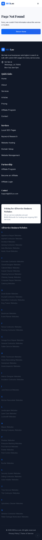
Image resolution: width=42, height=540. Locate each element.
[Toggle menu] (38, 3)
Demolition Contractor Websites (13, 300)
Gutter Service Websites (10, 346)
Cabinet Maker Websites (10, 268)
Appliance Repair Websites (11, 235)
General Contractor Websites (12, 343)
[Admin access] (37, 535)
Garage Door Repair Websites (12, 340)
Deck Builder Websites (9, 294)
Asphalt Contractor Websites (11, 239)
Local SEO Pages (8, 130)
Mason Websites (7, 427)
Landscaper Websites (9, 410)
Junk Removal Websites (10, 390)
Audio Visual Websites (9, 251)
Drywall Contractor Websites (11, 297)
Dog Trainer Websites (9, 303)
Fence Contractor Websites (11, 327)
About (4, 85)
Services (5, 91)
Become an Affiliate (9, 175)
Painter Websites (7, 450)
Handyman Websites (8, 363)
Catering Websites (8, 283)
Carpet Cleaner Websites (10, 271)
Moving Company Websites (11, 430)
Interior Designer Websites (11, 376)
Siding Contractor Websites (11, 476)
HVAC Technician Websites (11, 357)
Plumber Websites (8, 440)
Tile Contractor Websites (10, 493)
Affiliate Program (8, 110)
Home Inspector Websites (10, 366)
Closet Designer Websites (10, 265)
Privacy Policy (14, 533)
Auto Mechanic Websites (10, 248)
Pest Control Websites (9, 453)
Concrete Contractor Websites (12, 261)
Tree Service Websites (9, 490)
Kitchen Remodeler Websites (12, 400)
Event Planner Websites (10, 316)
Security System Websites (10, 473)
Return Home (21, 32)
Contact (4, 116)
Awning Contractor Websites (11, 245)
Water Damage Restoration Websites (14, 517)
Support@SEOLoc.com (9, 194)
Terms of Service (27, 533)
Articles (4, 97)
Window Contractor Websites (12, 514)
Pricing (4, 104)
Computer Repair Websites (11, 280)
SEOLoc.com (16, 530)
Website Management (10, 155)
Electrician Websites (8, 313)
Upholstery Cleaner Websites (12, 503)
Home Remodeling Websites (11, 360)
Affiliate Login (7, 182)
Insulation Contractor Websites (12, 379)
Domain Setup (7, 149)
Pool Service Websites (9, 447)
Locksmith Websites (8, 417)
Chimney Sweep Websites (11, 277)
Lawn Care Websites (8, 413)
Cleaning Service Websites (11, 274)
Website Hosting (8, 143)
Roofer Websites (7, 463)
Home (3, 78)
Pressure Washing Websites (11, 443)
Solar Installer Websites (9, 480)
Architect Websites (8, 242)
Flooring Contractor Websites (12, 330)
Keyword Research (9, 136)
